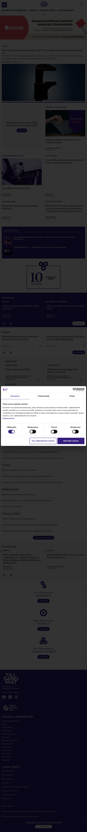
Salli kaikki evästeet (71, 441)
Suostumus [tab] (15, 396)
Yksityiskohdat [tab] (43, 396)
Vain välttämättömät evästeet (43, 441)
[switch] (33, 431)
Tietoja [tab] (72, 396)
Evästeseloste (8, 418)
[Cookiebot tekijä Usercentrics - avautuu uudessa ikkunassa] (74, 389)
